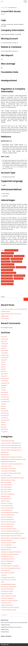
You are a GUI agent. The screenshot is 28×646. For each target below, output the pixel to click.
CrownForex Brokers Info (7, 253)
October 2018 (4, 343)
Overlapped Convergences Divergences (11, 552)
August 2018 (4, 346)
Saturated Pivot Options (7, 591)
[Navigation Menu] (25, 1)
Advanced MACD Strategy (7, 440)
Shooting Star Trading (6, 593)
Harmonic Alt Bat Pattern (7, 508)
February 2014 (4, 429)
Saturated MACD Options (7, 589)
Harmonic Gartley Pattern (7, 524)
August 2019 (4, 341)
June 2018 (3, 348)
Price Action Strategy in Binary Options (10, 568)
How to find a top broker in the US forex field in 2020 (14, 309)
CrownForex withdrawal (7, 281)
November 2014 (5, 415)
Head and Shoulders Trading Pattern (10, 531)
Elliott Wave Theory (6, 491)
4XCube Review (5, 318)
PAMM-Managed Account (7, 284)
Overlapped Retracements (8, 559)
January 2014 (4, 431)
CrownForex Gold (6, 261)
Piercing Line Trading (6, 563)
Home (2, 7)
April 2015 (3, 408)
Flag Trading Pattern (6, 498)
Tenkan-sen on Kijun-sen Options (9, 600)
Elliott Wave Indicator (6, 487)
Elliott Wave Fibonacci (6, 484)
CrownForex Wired (18, 278)
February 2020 (4, 339)
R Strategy (3, 575)
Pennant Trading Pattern (7, 561)
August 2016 (4, 385)
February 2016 (4, 392)
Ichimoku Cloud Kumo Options (8, 542)
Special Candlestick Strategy (8, 596)
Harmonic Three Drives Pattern (8, 528)
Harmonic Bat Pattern (6, 510)
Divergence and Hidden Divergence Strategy (12, 478)
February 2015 (4, 411)
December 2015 (5, 397)
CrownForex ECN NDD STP (16, 258)
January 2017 (4, 376)
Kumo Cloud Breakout (6, 545)
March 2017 (3, 371)
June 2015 (3, 404)
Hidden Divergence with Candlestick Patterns (12, 533)
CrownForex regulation (7, 270)
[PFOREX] (2, 1)
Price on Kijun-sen (5, 570)
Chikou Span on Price (6, 466)
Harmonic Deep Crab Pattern (8, 522)
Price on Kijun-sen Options (7, 572)
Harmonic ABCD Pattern (7, 505)
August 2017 (4, 360)
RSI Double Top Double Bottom (9, 586)
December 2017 (5, 355)
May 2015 (3, 406)
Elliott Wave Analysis (6, 482)
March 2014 (4, 427)
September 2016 (5, 383)
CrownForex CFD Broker (7, 256)
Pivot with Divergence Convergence (10, 566)
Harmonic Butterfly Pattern (8, 515)
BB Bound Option (5, 454)
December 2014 (5, 413)
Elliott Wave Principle (6, 489)
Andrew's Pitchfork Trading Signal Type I (11, 443)
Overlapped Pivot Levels (7, 556)
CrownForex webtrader (7, 278)
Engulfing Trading (5, 496)
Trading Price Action (6, 603)
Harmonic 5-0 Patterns (7, 503)
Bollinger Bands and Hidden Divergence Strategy (13, 459)
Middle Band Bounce (6, 549)
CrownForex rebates (20, 267)
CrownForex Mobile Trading (8, 267)
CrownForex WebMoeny (19, 275)
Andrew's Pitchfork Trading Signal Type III (11, 447)
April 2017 (3, 369)
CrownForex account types (11, 250)
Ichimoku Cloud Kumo (6, 540)
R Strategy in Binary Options (8, 577)
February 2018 (4, 350)
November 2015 (5, 399)
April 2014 (3, 424)
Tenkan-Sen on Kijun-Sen (7, 598)
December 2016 (5, 378)
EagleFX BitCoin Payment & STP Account (11, 313)
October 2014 (4, 417)
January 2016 (4, 394)
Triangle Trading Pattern (7, 605)
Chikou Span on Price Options (8, 468)
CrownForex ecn (5, 258)
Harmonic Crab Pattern (7, 517)
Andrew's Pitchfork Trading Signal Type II (11, 445)
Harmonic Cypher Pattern (7, 519)
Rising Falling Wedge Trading (8, 584)
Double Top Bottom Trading (8, 480)
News (6, 7)
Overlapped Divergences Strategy (9, 554)
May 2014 (3, 422)
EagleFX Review (5, 316)
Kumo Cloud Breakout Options (8, 547)
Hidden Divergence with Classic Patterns (11, 535)
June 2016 (3, 390)
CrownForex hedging (16, 261)
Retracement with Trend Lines (8, 579)
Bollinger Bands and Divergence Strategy (11, 457)
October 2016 (4, 380)
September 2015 (5, 401)
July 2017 (3, 362)
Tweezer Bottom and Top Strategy (10, 607)
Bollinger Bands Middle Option (8, 461)
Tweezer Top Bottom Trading (8, 610)
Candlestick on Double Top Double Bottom (12, 464)
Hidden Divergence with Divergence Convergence (13, 538)
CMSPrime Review (5, 311)
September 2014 (5, 420)
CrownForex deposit (19, 256)
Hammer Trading (5, 501)
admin (3, 14)
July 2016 (3, 387)
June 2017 (3, 364)
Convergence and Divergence (8, 471)
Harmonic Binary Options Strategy (9, 512)
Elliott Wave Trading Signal (7, 494)
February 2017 (4, 373)
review (2, 582)
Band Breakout (4, 452)
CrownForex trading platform (8, 272)
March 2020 (4, 336)
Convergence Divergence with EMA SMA (11, 473)
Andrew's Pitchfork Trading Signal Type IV (11, 450)
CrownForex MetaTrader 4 (8, 264)
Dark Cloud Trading (6, 475)
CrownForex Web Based (7, 275)
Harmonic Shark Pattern (7, 526)
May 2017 (3, 367)
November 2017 (5, 357)
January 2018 (4, 353)
